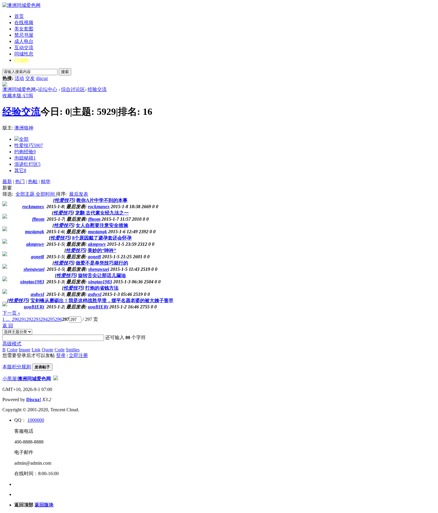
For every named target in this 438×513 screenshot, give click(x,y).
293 (37, 319)
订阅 (28, 95)
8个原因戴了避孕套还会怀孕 (102, 237)
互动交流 (23, 47)
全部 (24, 139)
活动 (19, 78)
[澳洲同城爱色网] (21, 5)
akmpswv (97, 244)
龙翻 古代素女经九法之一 (102, 212)
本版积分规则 (16, 366)
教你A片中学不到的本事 (102, 200)
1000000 (35, 420)
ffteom (94, 219)
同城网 (21, 60)
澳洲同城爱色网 (19, 89)
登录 (61, 355)
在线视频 (23, 22)
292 (29, 319)
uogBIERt (98, 306)
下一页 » (11, 313)
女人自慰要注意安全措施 (102, 225)
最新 (7, 181)
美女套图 (23, 28)
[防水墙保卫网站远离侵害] (55, 378)
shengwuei (98, 269)
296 (58, 319)
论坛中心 (47, 89)
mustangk (97, 231)
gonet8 (94, 256)
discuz (42, 78)
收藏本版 (12, 95)
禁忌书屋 (23, 35)
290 (15, 319)
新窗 (7, 187)
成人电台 (23, 41)
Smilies (73, 349)
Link (36, 349)
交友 (30, 78)
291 (22, 319)
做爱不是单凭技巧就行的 (102, 262)
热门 (20, 181)
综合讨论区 (73, 89)
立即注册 (78, 355)
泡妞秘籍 (25, 157)
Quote (47, 349)
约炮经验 (25, 151)
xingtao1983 (100, 281)
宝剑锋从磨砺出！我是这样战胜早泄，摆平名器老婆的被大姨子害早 (101, 300)
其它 (20, 170)
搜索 (65, 71)
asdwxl (94, 294)
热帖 (33, 181)
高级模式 (11, 343)
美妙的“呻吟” (102, 250)
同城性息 (23, 53)
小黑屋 (9, 378)
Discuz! (33, 399)
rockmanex (99, 206)
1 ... (6, 319)
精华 (45, 181)
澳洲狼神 (23, 127)
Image (24, 349)
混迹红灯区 (27, 164)
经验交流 (97, 89)
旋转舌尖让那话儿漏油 (102, 275)
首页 (19, 16)
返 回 (7, 325)
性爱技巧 (28, 145)
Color (12, 349)
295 (51, 319)
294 (44, 319)
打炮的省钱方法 (102, 288)
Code (60, 349)
